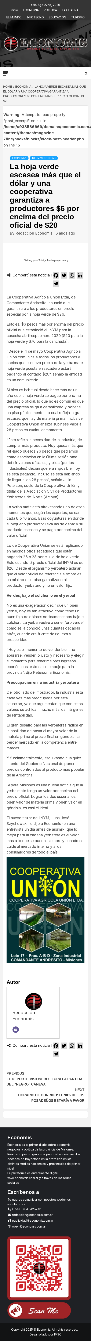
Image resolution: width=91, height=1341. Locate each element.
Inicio (14, 9)
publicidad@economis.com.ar (32, 1220)
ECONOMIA (31, 9)
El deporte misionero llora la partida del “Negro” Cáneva (44, 1079)
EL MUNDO (14, 16)
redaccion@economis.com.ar (32, 1215)
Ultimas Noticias (43, 158)
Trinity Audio (46, 260)
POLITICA (50, 9)
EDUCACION (57, 16)
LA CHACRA (70, 9)
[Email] (15, 1029)
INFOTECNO (35, 16)
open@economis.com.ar (28, 1226)
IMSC (57, 1334)
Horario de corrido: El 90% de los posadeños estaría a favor (51, 1095)
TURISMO (78, 16)
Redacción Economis (34, 233)
